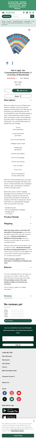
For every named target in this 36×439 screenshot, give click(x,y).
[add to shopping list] (29, 30)
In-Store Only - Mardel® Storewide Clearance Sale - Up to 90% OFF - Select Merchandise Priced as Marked (17, 5)
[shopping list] (30, 12)
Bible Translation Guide (9, 370)
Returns (11, 287)
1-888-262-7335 (7, 352)
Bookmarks (27, 21)
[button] (18, 100)
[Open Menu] (3, 12)
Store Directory (7, 356)
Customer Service (7, 376)
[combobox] (21, 16)
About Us (5, 382)
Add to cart (23, 90)
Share (17, 96)
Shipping (12, 259)
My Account (6, 360)
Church (9, 21)
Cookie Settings (18, 435)
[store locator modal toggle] (24, 12)
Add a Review (9, 320)
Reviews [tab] (8, 296)
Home (3, 21)
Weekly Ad (6, 16)
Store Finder (6, 363)
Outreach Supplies (18, 21)
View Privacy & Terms (17, 430)
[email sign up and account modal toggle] (27, 12)
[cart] (33, 12)
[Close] (34, 421)
